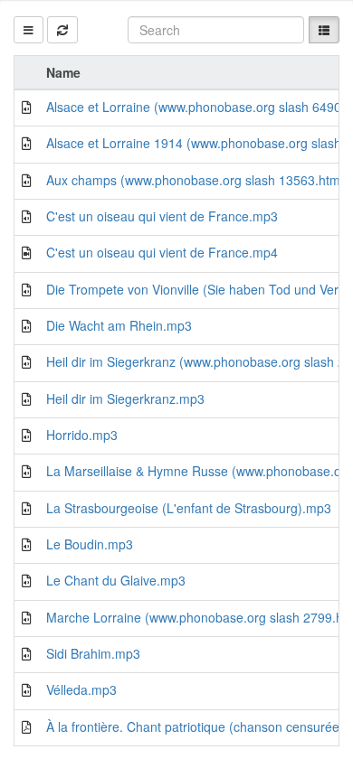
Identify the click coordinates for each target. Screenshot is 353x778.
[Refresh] (62, 29)
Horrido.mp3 (82, 435)
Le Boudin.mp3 (89, 544)
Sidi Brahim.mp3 (93, 653)
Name (63, 72)
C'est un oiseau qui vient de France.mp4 (162, 252)
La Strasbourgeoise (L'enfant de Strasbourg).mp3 (188, 508)
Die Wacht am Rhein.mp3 (119, 325)
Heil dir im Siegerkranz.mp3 (125, 398)
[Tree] (28, 29)
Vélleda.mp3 (81, 689)
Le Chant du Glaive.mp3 (116, 580)
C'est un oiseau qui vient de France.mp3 (162, 216)
